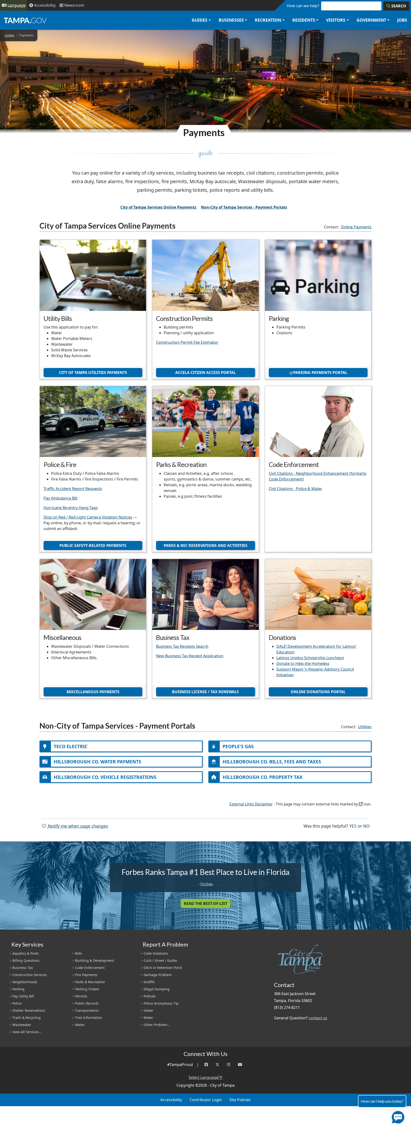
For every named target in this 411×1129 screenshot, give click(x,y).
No (366, 826)
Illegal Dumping (157, 989)
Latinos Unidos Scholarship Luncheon (310, 657)
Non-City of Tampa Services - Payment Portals (244, 207)
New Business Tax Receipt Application (189, 655)
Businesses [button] (231, 20)
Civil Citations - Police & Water (295, 488)
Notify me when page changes (77, 826)
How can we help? (303, 5)
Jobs (402, 20)
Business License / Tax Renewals (205, 691)
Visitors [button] (335, 20)
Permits (81, 996)
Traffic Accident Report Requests (73, 488)
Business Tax (22, 967)
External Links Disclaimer (251, 804)
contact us (317, 1018)
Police (17, 1003)
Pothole (150, 996)
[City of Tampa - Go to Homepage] (25, 20)
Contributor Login (206, 1099)
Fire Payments (86, 974)
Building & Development (94, 960)
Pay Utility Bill (23, 996)
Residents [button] (303, 20)
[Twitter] (217, 1064)
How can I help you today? (382, 1101)
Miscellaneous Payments (93, 691)
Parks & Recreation (90, 982)
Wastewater (21, 1024)
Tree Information (88, 1017)
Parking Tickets (87, 989)
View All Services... (27, 1032)
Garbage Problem (158, 974)
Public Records (87, 1003)
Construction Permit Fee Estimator (187, 342)
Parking (18, 989)
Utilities (365, 726)
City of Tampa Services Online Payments (158, 207)
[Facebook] (206, 1064)
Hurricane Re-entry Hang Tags (71, 507)
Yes (353, 826)
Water (80, 1024)
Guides (9, 35)
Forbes (207, 884)
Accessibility (171, 1099)
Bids (78, 953)
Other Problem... (157, 1024)
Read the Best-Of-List (205, 903)
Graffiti (149, 982)
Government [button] (371, 20)
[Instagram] (228, 1064)
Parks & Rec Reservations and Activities (205, 545)
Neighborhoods (24, 982)
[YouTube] (240, 1064)
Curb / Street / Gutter (160, 960)
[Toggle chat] (397, 1116)
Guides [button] (199, 20)
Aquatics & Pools (25, 953)
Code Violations (156, 953)
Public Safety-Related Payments (92, 545)
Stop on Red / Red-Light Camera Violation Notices (88, 517)
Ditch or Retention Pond (163, 967)
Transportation (87, 1010)
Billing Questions (26, 960)
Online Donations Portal (318, 691)
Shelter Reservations (28, 1010)
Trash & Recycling (26, 1017)
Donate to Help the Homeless (302, 663)
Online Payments (356, 227)
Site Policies (240, 1099)
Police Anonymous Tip (161, 1003)
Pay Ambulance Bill (60, 498)
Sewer (148, 1010)
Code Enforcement (90, 967)
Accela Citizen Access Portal (205, 372)
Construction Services (29, 974)
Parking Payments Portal (320, 372)
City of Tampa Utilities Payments (93, 372)
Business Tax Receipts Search (182, 646)
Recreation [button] (268, 20)
